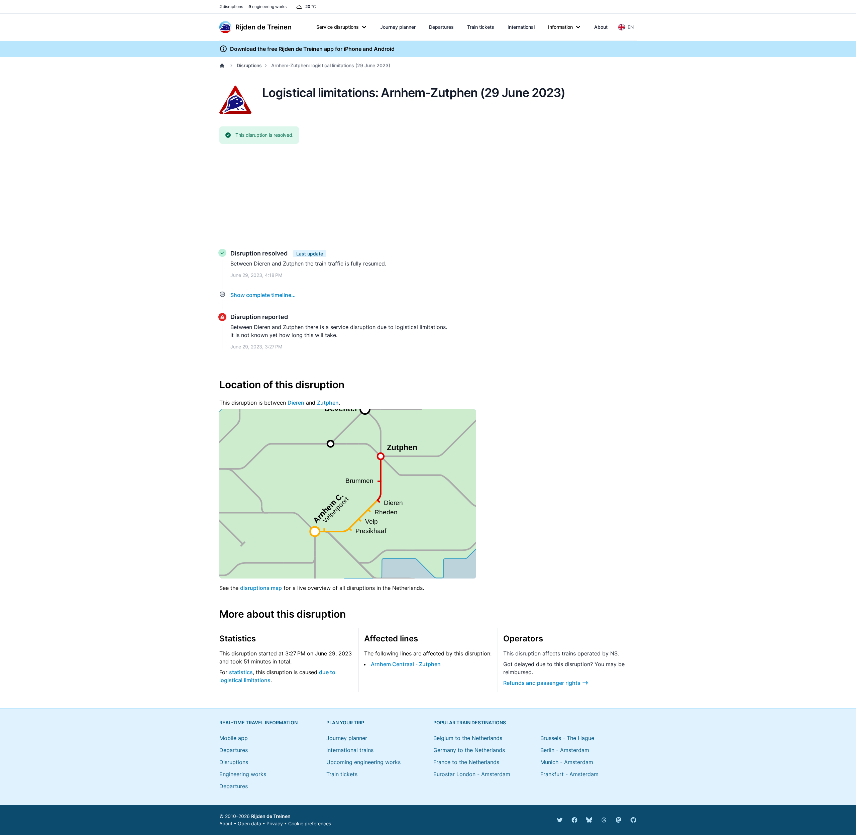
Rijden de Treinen (271, 816)
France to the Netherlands (466, 762)
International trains (349, 750)
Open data (249, 823)
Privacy (274, 823)
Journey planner (398, 27)
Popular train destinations (469, 722)
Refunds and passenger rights (541, 683)
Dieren (296, 402)
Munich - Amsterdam (566, 762)
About (601, 27)
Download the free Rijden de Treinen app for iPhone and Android (312, 48)
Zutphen (328, 402)
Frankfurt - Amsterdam (569, 774)
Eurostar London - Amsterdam (471, 774)
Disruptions (249, 65)
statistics (241, 672)
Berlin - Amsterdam (564, 750)
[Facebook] (574, 820)
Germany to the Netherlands (469, 750)
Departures (441, 27)
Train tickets (480, 27)
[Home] (223, 65)
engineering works (267, 6)
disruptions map (261, 588)
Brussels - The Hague (567, 738)
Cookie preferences (309, 823)
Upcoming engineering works (363, 762)
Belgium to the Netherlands (467, 738)
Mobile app (233, 738)
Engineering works (242, 774)
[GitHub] (633, 820)
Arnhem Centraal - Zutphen (406, 664)
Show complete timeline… (263, 295)
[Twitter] (559, 820)
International (521, 27)
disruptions (231, 6)
